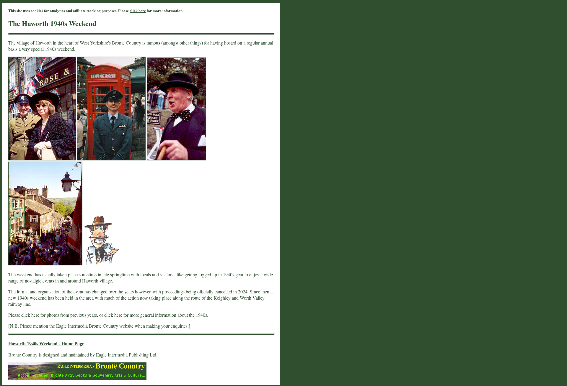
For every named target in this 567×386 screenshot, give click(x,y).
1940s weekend (32, 298)
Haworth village (97, 280)
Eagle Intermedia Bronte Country (87, 326)
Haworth (43, 43)
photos (53, 315)
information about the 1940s (181, 315)
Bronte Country (126, 43)
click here (138, 10)
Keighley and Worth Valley (239, 298)
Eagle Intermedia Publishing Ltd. (126, 354)
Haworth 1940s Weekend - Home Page (46, 343)
